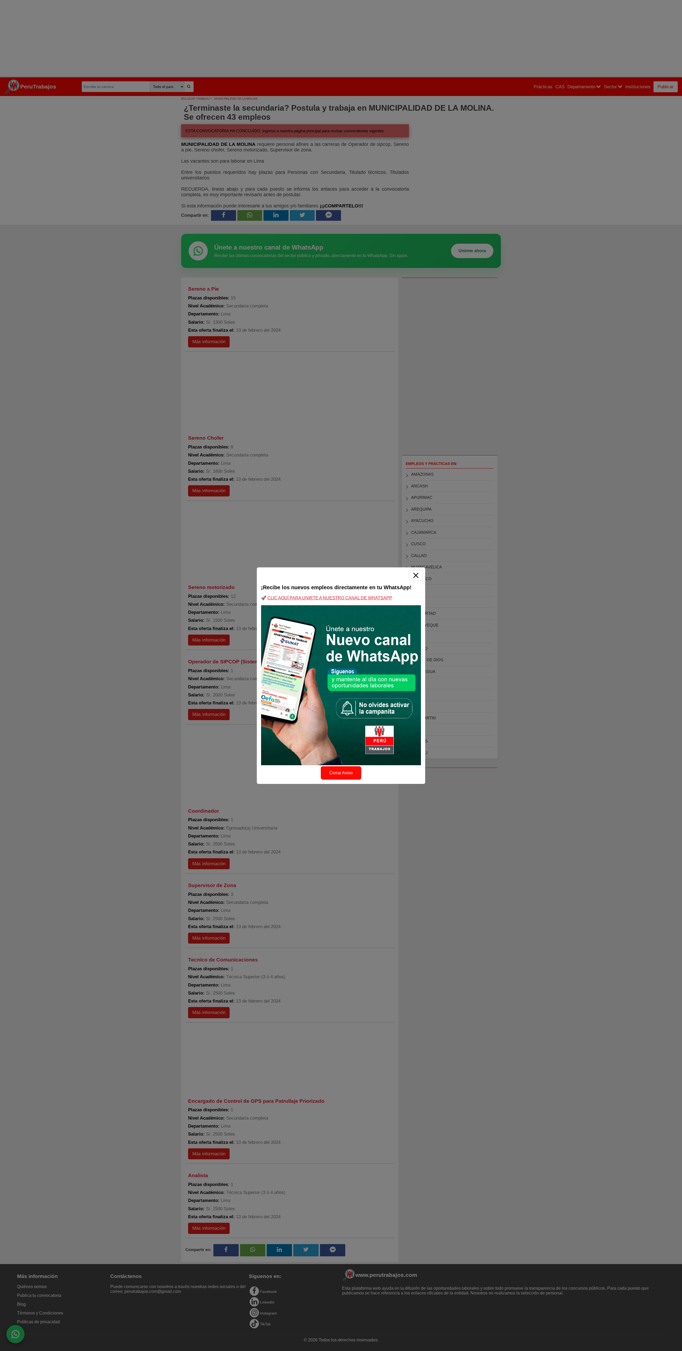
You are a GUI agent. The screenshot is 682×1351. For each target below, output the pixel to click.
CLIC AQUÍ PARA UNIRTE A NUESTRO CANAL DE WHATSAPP (329, 598)
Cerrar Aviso (341, 773)
